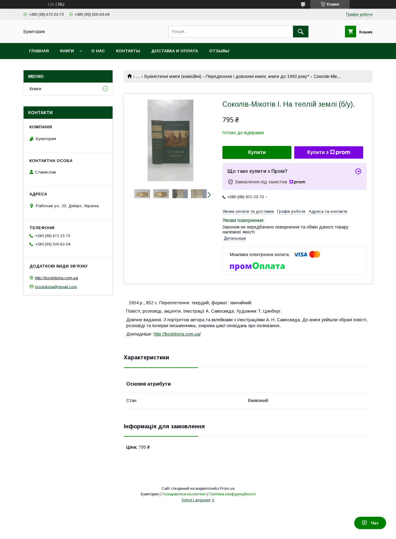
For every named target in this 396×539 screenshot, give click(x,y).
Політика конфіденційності (232, 494)
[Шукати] (300, 31)
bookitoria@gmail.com (56, 286)
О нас (98, 51)
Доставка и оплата (174, 51)
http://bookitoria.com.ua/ (177, 334)
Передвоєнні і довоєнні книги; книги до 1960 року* (257, 76)
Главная (39, 51)
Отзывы (219, 51)
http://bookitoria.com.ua (56, 278)
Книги (67, 51)
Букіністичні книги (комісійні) (172, 76)
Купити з (318, 152)
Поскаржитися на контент (183, 494)
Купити (257, 152)
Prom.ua (227, 488)
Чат (375, 522)
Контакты (128, 51)
